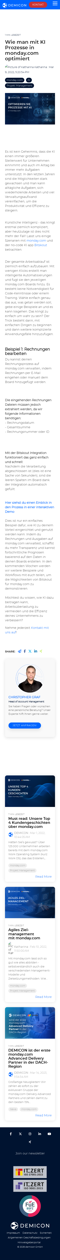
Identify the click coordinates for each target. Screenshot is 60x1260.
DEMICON (21, 833)
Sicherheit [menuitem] (46, 1233)
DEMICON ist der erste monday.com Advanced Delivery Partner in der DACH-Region (29, 1058)
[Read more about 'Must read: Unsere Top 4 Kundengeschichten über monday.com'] (30, 791)
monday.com (15, 80)
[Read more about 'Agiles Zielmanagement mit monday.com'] (30, 902)
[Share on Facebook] (25, 651)
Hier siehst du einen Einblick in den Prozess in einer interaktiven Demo (29, 507)
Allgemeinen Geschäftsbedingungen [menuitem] (29, 1237)
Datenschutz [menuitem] (29, 1233)
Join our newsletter (30, 1153)
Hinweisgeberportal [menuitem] (29, 1242)
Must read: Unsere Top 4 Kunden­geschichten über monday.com (29, 823)
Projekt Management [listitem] (22, 870)
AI (29, 80)
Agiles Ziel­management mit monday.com (24, 934)
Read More (43, 876)
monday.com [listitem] (17, 865)
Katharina (41, 67)
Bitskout (40, 245)
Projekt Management (19, 85)
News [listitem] (13, 1109)
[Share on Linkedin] (35, 651)
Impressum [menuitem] (13, 1233)
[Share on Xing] (19, 651)
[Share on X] (30, 651)
